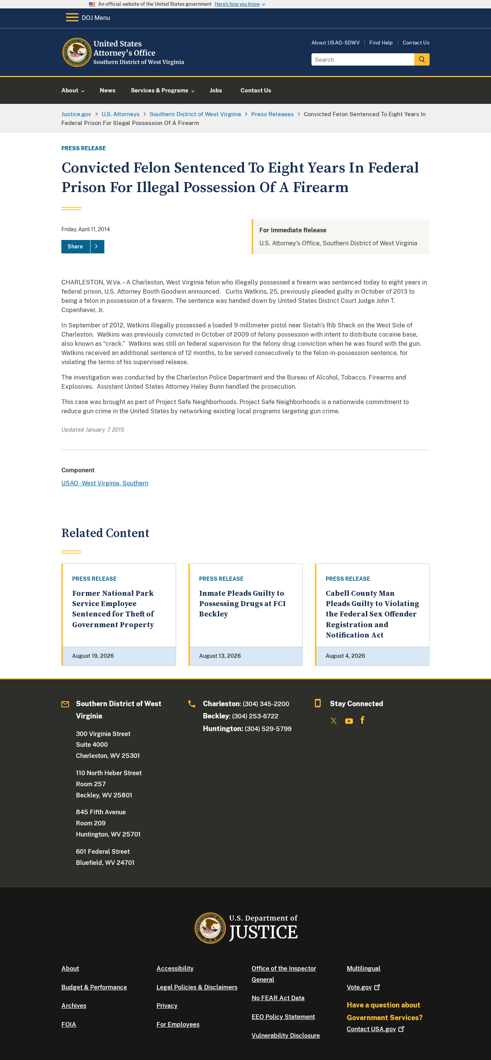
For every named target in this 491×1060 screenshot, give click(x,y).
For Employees (178, 1024)
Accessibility (175, 968)
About (70, 968)
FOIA (68, 1024)
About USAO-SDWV (335, 43)
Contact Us (416, 43)
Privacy (167, 1005)
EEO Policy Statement (283, 1017)
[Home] (123, 67)
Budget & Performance (94, 987)
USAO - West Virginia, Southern (104, 483)
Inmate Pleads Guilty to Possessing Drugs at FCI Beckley (242, 604)
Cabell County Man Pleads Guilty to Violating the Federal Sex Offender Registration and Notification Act (372, 614)
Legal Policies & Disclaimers (197, 987)
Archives (73, 1005)
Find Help (381, 43)
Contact (371, 1029)
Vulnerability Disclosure (286, 1035)
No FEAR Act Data (278, 998)
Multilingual (364, 968)
